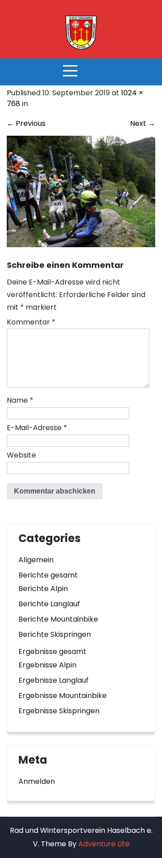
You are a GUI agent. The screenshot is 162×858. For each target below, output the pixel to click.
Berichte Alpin (43, 588)
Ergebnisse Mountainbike (62, 695)
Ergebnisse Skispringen (58, 711)
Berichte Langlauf (49, 604)
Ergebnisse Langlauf (53, 680)
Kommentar (31, 322)
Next (142, 123)
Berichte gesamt (48, 575)
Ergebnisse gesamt (52, 651)
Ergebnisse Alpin (47, 665)
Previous (26, 123)
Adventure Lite (104, 844)
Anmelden (36, 781)
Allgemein (36, 560)
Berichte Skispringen (54, 634)
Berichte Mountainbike (58, 619)
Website (21, 455)
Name (20, 400)
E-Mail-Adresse (37, 427)
